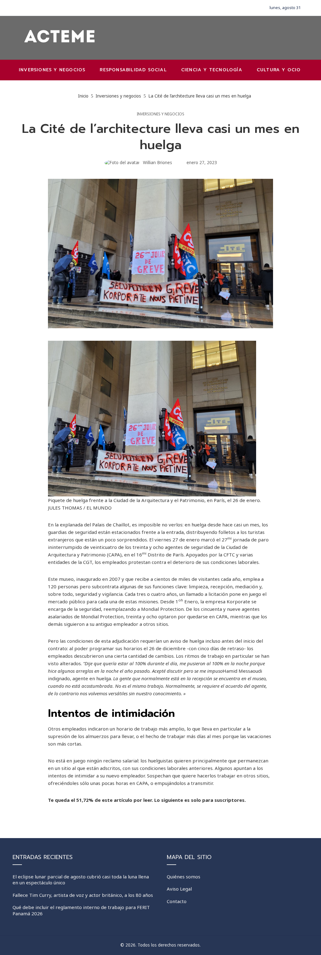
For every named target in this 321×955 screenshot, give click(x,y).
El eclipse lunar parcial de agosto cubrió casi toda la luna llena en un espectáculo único (81, 879)
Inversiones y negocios (160, 114)
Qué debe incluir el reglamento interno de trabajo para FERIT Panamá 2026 (81, 910)
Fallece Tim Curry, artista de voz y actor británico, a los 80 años (83, 895)
